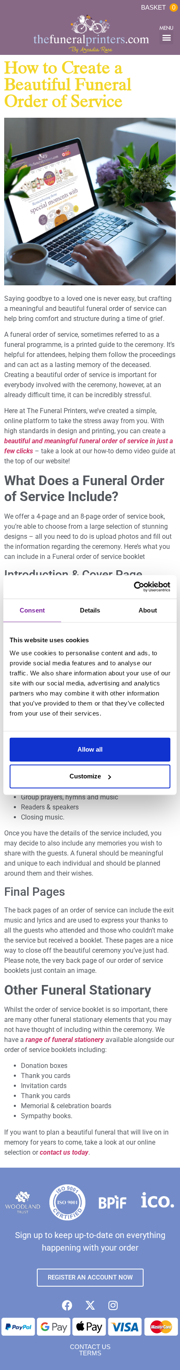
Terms (90, 1353)
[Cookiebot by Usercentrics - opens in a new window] (133, 587)
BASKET (158, 7)
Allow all (90, 749)
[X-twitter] (90, 1305)
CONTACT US (90, 1346)
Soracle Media (100, 1362)
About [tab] (148, 609)
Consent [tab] (32, 609)
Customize (85, 776)
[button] (166, 37)
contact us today (64, 1152)
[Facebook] (67, 1305)
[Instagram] (113, 1305)
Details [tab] (90, 609)
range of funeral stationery (65, 1040)
